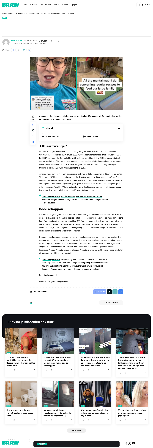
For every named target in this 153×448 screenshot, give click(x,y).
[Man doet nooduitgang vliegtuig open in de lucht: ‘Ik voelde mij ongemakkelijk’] (58, 394)
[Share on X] (18, 50)
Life (4, 18)
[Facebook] (142, 4)
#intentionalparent (50, 266)
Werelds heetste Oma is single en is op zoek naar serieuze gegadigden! (132, 413)
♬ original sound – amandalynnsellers (82, 269)
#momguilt (81, 266)
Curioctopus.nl (50, 275)
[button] (23, 50)
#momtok (46, 199)
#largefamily (81, 196)
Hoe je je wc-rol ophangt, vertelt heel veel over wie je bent (19, 413)
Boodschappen (91, 136)
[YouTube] (148, 4)
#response (95, 263)
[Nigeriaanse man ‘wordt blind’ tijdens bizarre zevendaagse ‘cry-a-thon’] (95, 394)
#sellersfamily (86, 199)
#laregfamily (84, 263)
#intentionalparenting (67, 266)
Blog (11, 13)
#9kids (77, 199)
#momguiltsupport (95, 266)
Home (4, 13)
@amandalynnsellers (51, 196)
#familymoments (68, 196)
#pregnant (69, 199)
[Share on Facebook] (13, 50)
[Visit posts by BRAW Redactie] (6, 42)
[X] (145, 4)
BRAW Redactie (17, 41)
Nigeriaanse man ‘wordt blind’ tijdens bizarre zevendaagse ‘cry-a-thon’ (95, 413)
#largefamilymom (94, 196)
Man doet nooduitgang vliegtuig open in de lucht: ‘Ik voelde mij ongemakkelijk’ (57, 413)
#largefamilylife (57, 199)
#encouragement (58, 269)
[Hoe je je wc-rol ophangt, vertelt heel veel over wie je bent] (21, 394)
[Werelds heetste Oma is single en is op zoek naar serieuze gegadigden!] (132, 394)
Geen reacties (31, 41)
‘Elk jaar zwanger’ (51, 136)
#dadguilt (46, 269)
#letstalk (104, 263)
